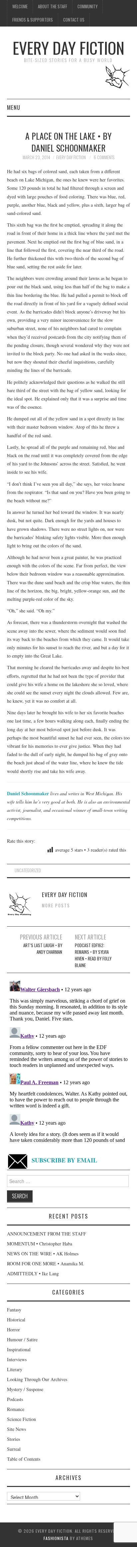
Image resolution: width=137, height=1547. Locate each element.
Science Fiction (21, 1419)
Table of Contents (23, 1459)
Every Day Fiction (68, 47)
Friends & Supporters (32, 20)
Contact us (73, 20)
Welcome (20, 6)
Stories (13, 1439)
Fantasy (14, 1309)
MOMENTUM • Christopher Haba (39, 1243)
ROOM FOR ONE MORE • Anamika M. (45, 1263)
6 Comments (104, 157)
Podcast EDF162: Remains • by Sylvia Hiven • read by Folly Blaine (93, 955)
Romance (15, 1409)
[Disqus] (68, 1061)
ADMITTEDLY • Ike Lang (33, 1273)
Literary (14, 1369)
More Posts (56, 905)
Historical (16, 1319)
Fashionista (56, 1538)
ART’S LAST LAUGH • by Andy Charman (42, 948)
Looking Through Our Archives (37, 1379)
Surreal (14, 1449)
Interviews (17, 1359)
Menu (13, 107)
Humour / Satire (22, 1339)
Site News (16, 1429)
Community (87, 6)
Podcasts (15, 1399)
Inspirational (19, 1349)
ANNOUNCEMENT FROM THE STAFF (46, 1234)
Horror (13, 1329)
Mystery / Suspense (25, 1389)
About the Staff (52, 6)
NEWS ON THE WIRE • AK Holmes (42, 1253)
